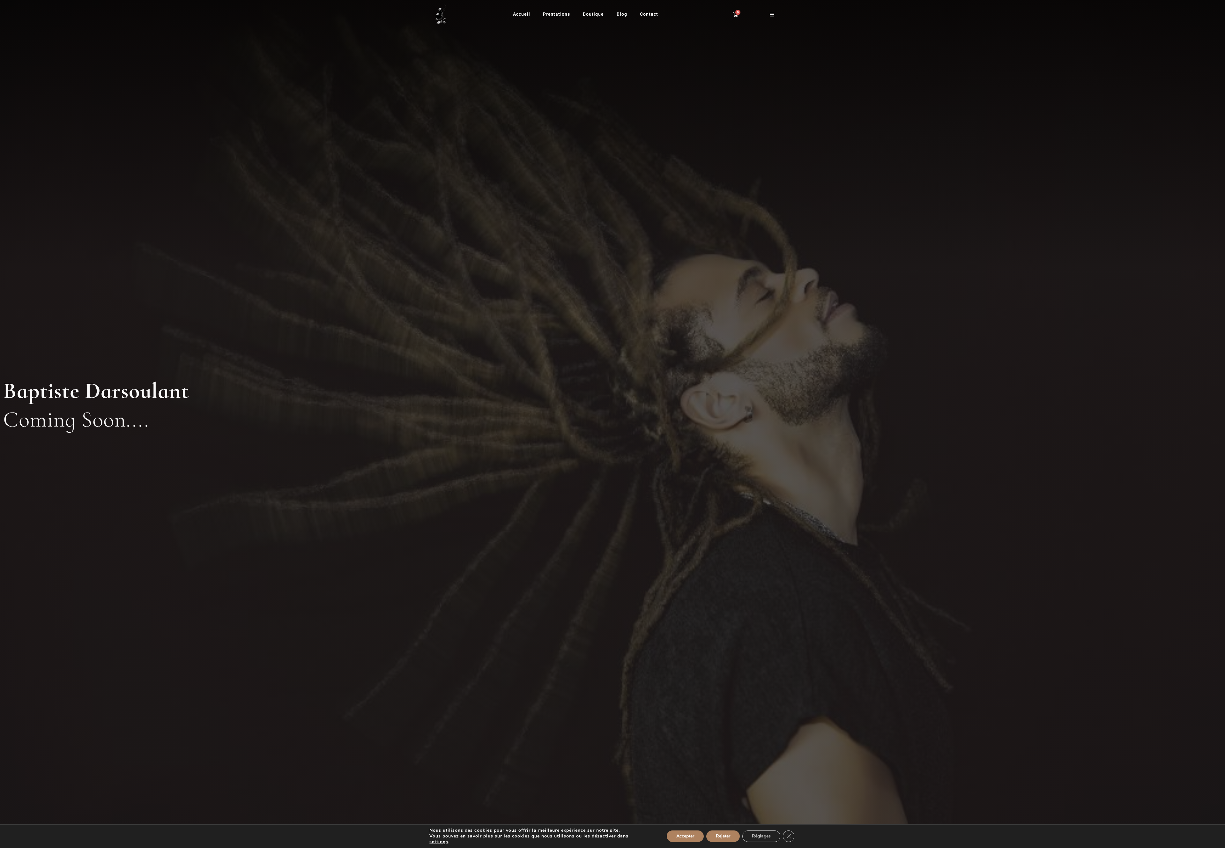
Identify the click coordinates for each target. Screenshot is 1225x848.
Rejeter (723, 836)
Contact (649, 14)
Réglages (761, 836)
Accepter (685, 836)
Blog (622, 14)
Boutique (593, 14)
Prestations (556, 14)
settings (438, 842)
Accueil (521, 14)
